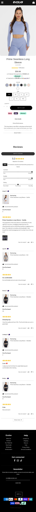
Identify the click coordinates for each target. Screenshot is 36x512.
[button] (18, 68)
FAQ (26, 445)
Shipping (26, 440)
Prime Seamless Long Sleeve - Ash (19, 255)
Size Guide (18, 119)
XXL (23, 98)
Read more (17, 133)
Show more (17, 420)
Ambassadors (8, 449)
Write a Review (18, 153)
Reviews (8, 440)
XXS (9, 94)
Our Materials (8, 443)
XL (16, 98)
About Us (8, 438)
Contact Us (26, 438)
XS (15, 94)
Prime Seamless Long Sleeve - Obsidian (20, 297)
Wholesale (8, 447)
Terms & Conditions (26, 449)
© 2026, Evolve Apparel (16, 507)
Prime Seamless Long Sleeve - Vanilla (20, 197)
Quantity (7, 103)
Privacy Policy (25, 447)
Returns (26, 443)
